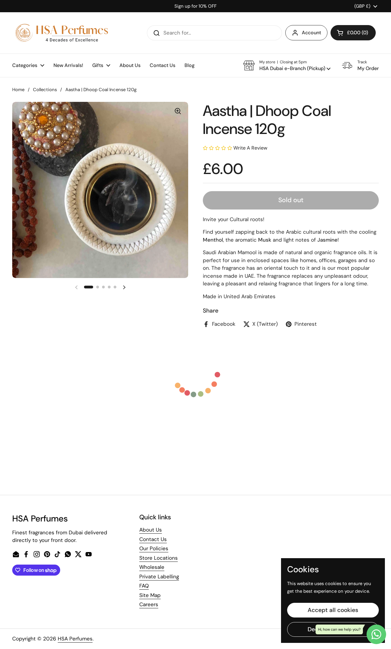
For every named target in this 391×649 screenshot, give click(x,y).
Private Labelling (159, 576)
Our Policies (153, 548)
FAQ (144, 585)
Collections (45, 90)
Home (18, 90)
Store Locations (158, 557)
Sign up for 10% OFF (195, 6)
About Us (150, 529)
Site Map (150, 595)
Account (311, 32)
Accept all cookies (333, 610)
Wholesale (151, 567)
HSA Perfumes (75, 638)
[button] (353, 32)
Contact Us (153, 539)
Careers (148, 604)
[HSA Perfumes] (61, 32)
